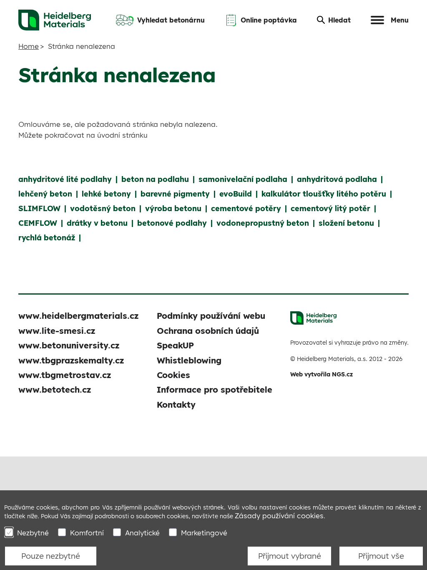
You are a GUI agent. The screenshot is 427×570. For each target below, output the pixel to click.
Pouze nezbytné (50, 556)
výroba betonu (173, 208)
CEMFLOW (37, 223)
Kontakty (176, 404)
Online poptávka (269, 20)
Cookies (173, 375)
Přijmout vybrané (289, 556)
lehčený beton (45, 194)
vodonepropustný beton (262, 223)
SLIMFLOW (39, 208)
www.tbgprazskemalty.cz (71, 360)
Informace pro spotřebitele (214, 389)
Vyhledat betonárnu (171, 20)
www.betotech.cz (54, 389)
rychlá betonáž (46, 237)
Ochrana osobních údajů (208, 330)
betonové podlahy (172, 223)
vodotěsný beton (103, 208)
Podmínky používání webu (211, 315)
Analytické (142, 532)
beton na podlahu (155, 179)
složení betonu (346, 223)
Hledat (339, 20)
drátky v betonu (97, 223)
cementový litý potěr (330, 208)
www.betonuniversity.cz (68, 345)
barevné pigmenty (175, 194)
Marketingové (204, 532)
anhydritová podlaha (337, 179)
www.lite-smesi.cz (56, 330)
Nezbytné (33, 532)
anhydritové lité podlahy (65, 179)
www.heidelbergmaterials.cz (78, 315)
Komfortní (87, 532)
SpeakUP (175, 345)
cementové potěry (246, 208)
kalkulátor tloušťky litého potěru (323, 194)
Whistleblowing (189, 360)
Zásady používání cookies (279, 515)
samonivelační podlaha (242, 179)
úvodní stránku (122, 135)
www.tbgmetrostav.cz (64, 375)
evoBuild (235, 194)
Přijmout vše (381, 556)
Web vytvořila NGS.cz (321, 374)
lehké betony (106, 194)
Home (28, 46)
